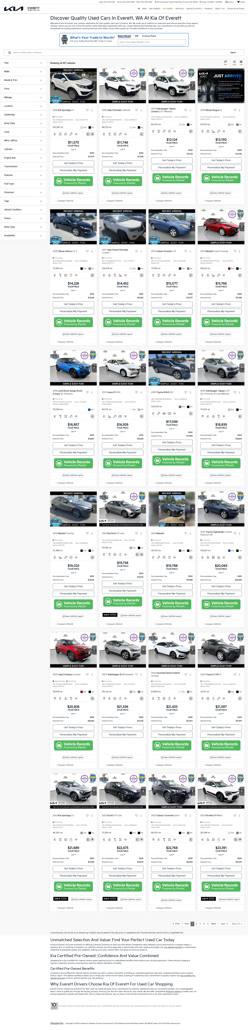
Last (224, 924)
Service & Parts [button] (194, 9)
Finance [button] (208, 9)
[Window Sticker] (92, 134)
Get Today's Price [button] (73, 163)
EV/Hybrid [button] (168, 9)
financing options (173, 991)
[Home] (139, 8)
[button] (94, 85)
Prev (186, 924)
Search (233, 53)
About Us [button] (219, 9)
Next (214, 924)
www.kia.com (175, 1023)
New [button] (144, 9)
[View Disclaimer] (76, 134)
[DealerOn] (57, 1023)
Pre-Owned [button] (154, 9)
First (177, 924)
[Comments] (88, 134)
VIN (136, 36)
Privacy (99, 1023)
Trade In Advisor (235, 9)
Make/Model (124, 36)
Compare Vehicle (65, 201)
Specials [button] (179, 9)
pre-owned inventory (173, 947)
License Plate (149, 36)
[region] (73, 155)
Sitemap (92, 1023)
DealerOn (84, 1023)
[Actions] (92, 110)
